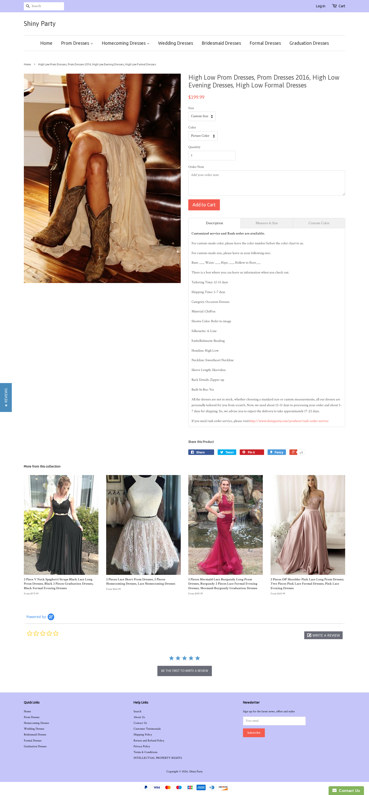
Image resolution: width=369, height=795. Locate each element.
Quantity (194, 147)
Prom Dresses (75, 42)
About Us (139, 717)
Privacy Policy (142, 746)
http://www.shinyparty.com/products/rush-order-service (289, 421)
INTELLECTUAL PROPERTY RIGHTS (158, 758)
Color (192, 127)
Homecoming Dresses (124, 42)
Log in (320, 6)
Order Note (196, 167)
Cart (342, 6)
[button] (323, 635)
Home (46, 42)
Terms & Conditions (145, 752)
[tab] (214, 223)
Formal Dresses (265, 42)
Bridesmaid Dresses (221, 42)
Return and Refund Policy (149, 740)
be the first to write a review (184, 671)
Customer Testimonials (147, 729)
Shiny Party (40, 23)
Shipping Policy (143, 734)
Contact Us (140, 723)
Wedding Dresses (175, 42)
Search (137, 711)
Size (191, 108)
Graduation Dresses (309, 42)
